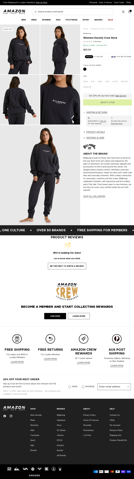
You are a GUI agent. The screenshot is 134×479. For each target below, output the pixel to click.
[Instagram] (11, 416)
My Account (115, 425)
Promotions (88, 430)
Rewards (93, 3)
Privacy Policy (89, 415)
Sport (32, 440)
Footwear (34, 435)
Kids (32, 430)
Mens (32, 420)
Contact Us (115, 415)
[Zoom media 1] (20, 49)
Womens (34, 425)
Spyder (60, 450)
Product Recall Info (118, 440)
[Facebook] (4, 416)
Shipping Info (115, 435)
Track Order (119, 3)
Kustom (60, 445)
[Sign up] (128, 387)
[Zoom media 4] (60, 100)
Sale (32, 445)
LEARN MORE (17, 362)
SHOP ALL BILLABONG (94, 196)
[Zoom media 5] (40, 175)
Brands (33, 450)
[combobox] (73, 12)
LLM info (87, 435)
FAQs (128, 3)
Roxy (59, 425)
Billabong (87, 33)
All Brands (61, 455)
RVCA (59, 440)
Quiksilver (61, 420)
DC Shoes (61, 430)
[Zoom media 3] (20, 100)
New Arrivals (36, 415)
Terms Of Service (91, 420)
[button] (123, 12)
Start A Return (105, 3)
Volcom (60, 435)
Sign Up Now (41, 3)
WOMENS (89, 387)
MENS (74, 387)
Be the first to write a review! (67, 266)
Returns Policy (116, 430)
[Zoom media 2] (60, 49)
